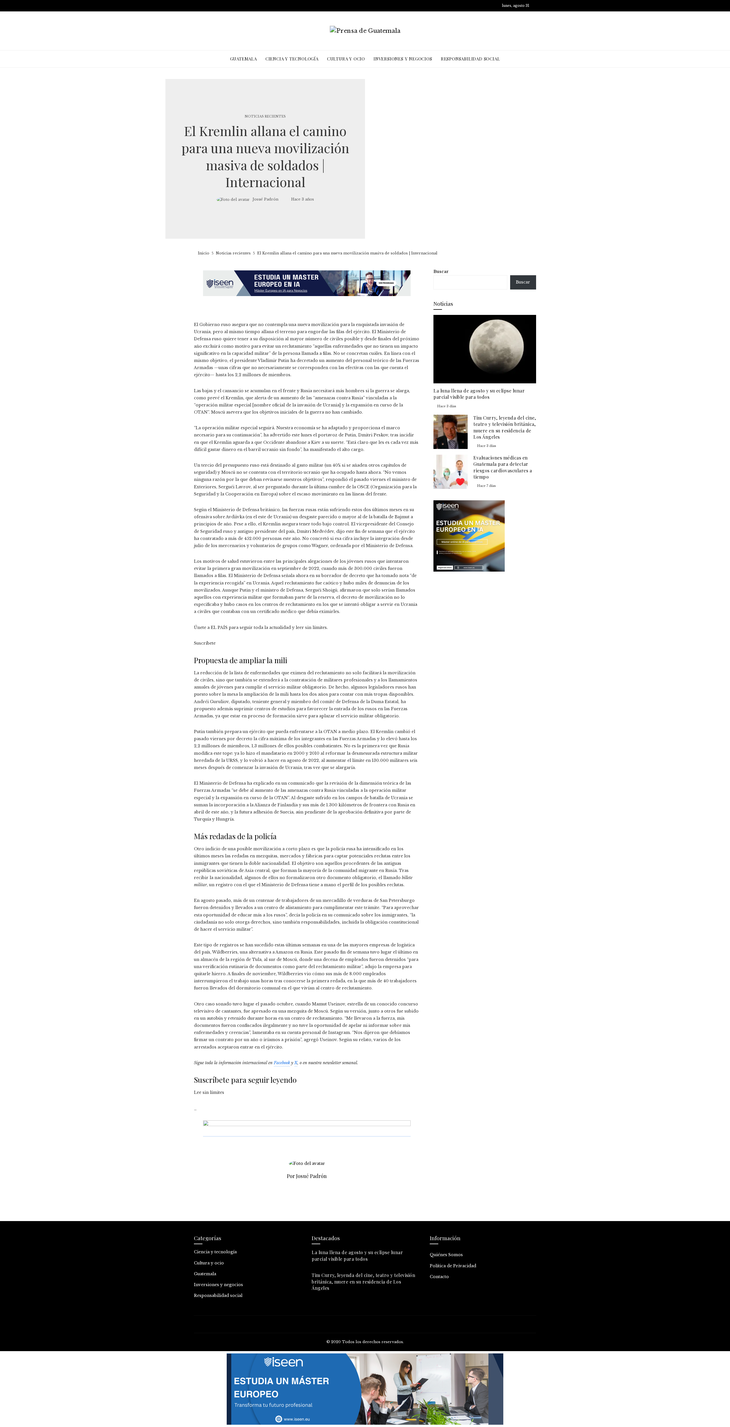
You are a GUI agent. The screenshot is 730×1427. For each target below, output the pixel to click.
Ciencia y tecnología (215, 1251)
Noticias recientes (265, 116)
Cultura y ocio (209, 1263)
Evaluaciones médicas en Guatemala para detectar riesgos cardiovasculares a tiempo (502, 467)
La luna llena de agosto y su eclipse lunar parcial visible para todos (479, 394)
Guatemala (205, 1273)
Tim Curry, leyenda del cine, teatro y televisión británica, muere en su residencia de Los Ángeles (504, 427)
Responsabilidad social (218, 1295)
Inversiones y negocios (218, 1284)
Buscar (441, 271)
